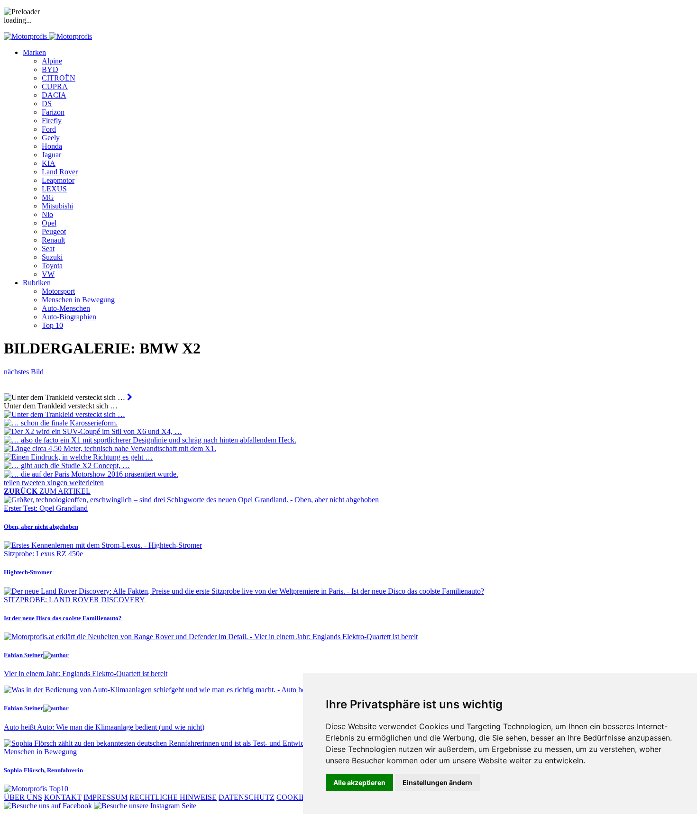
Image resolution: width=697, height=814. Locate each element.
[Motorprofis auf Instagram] (145, 806)
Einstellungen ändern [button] (437, 782)
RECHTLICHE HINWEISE (173, 797)
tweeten (34, 483)
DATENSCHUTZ (247, 797)
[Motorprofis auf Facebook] (48, 806)
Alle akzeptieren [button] (359, 782)
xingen (58, 483)
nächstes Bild (24, 372)
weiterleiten (86, 483)
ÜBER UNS (23, 797)
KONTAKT (63, 797)
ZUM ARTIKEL (47, 491)
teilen (13, 483)
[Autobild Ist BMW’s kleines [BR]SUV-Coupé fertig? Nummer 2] (129, 397)
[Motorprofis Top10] (36, 789)
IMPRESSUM (105, 797)
